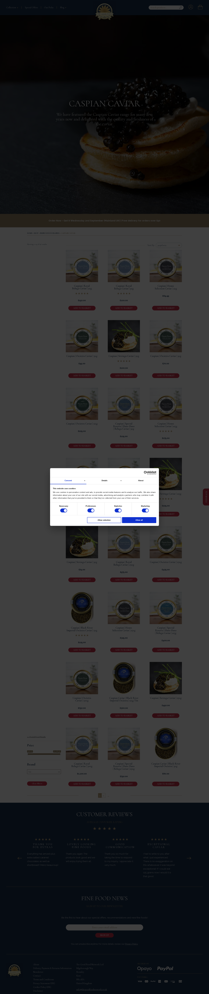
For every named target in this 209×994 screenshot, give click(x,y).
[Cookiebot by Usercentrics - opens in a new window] (145, 473)
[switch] (90, 510)
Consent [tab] (68, 480)
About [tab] (140, 480)
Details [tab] (105, 480)
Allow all (139, 520)
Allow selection (104, 520)
